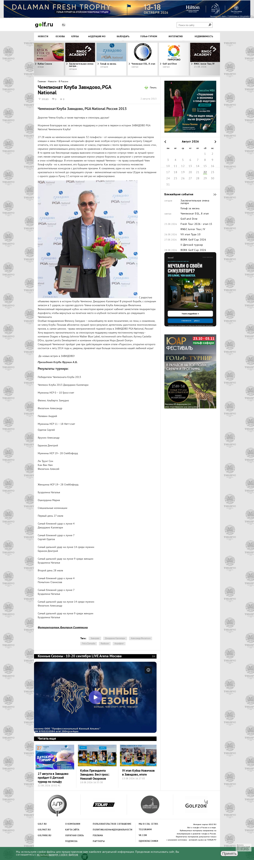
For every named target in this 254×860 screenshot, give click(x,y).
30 (212, 178)
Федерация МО (96, 36)
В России (63, 81)
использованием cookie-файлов (57, 855)
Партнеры (99, 841)
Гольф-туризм (148, 36)
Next (196, 59)
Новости (43, 36)
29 (205, 178)
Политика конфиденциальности (104, 830)
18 (175, 172)
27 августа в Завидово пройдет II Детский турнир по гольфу (53, 778)
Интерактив (176, 36)
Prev (57, 59)
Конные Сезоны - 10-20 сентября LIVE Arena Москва (153, 656)
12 (183, 166)
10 (168, 166)
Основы (60, 36)
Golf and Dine (170, 63)
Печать (153, 88)
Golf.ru (42, 824)
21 (198, 172)
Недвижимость (204, 36)
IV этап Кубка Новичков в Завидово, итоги (138, 773)
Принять (229, 853)
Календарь (123, 36)
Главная (42, 81)
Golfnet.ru (44, 830)
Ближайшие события (213, 194)
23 (212, 172)
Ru (63, 25)
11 (175, 166)
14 (198, 166)
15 (205, 166)
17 (168, 172)
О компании (72, 824)
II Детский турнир (192, 245)
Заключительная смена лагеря (195, 202)
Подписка (71, 841)
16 (212, 166)
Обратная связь (74, 836)
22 (205, 172)
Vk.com (143, 835)
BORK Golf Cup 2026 (193, 240)
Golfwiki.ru (45, 836)
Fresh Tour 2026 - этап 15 (196, 224)
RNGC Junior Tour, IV (193, 229)
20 (190, 172)
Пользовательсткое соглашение (104, 824)
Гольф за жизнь (108, 63)
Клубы (75, 36)
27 (190, 178)
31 (168, 185)
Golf (44, 25)
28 (198, 178)
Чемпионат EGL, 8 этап (143, 63)
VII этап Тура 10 (190, 234)
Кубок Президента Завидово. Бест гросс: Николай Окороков (95, 775)
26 (183, 178)
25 (175, 178)
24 (168, 178)
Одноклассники (148, 841)
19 (183, 172)
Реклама (98, 836)
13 (190, 166)
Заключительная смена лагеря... (81, 65)
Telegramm (145, 830)
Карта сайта (72, 830)
